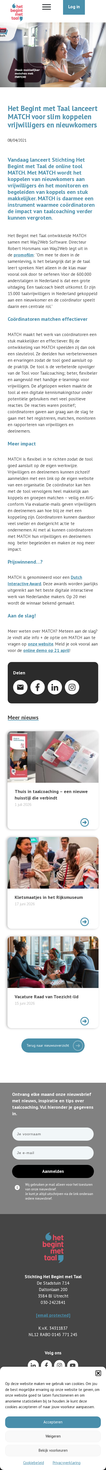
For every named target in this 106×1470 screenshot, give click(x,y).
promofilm (24, 255)
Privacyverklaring (67, 1462)
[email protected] (53, 1315)
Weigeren (53, 1436)
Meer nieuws (23, 717)
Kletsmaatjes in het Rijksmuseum (52, 883)
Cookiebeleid (33, 1462)
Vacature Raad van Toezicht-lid (52, 982)
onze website (40, 644)
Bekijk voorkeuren (53, 1450)
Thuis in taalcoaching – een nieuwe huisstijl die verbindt (52, 780)
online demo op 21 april (46, 650)
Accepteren (53, 1422)
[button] (98, 1373)
